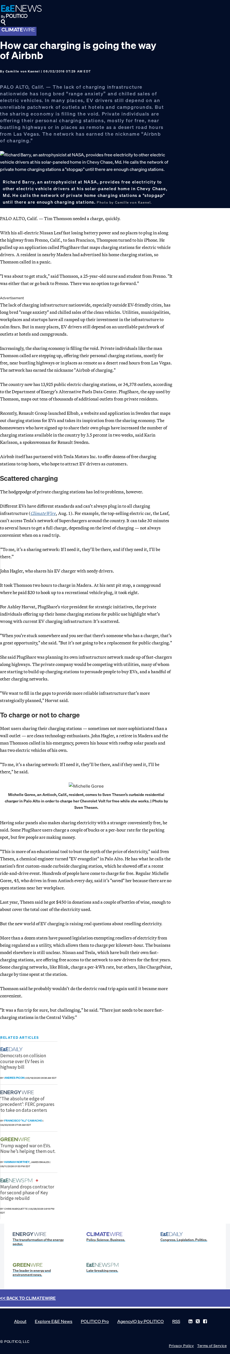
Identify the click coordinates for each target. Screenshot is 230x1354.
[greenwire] (16, 1139)
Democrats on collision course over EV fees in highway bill (23, 1061)
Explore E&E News (53, 1321)
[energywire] (17, 1092)
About (20, 1321)
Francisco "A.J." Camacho (23, 1120)
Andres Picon (14, 1078)
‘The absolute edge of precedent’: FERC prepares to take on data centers (27, 1104)
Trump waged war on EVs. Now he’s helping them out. (28, 1148)
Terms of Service (212, 1345)
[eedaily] (13, 1049)
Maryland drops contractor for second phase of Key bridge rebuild (27, 1192)
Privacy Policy (181, 1345)
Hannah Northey (17, 1162)
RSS (176, 1321)
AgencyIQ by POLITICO (140, 1321)
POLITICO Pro (95, 1321)
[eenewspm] (18, 1180)
